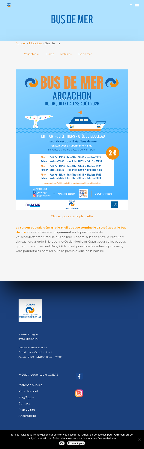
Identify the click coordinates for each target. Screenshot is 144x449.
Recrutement (28, 391)
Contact (24, 403)
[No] (139, 439)
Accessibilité (27, 416)
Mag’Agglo (26, 397)
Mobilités (35, 43)
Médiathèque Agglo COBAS (38, 374)
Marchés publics (30, 385)
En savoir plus (76, 443)
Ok (61, 443)
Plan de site (27, 409)
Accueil (21, 43)
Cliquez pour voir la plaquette (72, 216)
